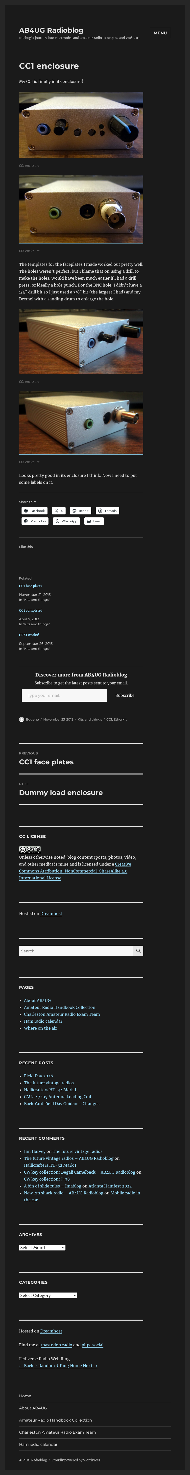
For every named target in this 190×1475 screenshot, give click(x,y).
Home (25, 1396)
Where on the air (40, 1028)
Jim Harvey (35, 1151)
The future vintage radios (49, 1082)
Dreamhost (51, 913)
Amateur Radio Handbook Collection (59, 1007)
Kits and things (90, 719)
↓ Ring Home (69, 1365)
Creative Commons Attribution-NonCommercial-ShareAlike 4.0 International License (75, 871)
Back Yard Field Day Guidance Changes (61, 1103)
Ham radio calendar (43, 1021)
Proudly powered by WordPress (75, 1460)
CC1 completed (30, 610)
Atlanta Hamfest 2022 (110, 1186)
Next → (90, 1365)
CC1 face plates (30, 586)
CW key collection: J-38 (47, 1179)
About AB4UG (37, 1000)
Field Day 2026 (38, 1075)
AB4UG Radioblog (51, 30)
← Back (26, 1365)
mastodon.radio (56, 1344)
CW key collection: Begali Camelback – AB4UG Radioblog (79, 1172)
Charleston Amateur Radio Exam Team (62, 1014)
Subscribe (125, 695)
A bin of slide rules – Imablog (52, 1186)
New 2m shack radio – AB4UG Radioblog (63, 1192)
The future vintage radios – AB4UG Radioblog (69, 1158)
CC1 (109, 719)
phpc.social (92, 1344)
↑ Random (44, 1365)
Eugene (32, 719)
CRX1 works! (29, 635)
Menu (160, 33)
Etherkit (120, 719)
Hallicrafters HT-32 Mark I (50, 1089)
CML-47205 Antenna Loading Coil (57, 1096)
